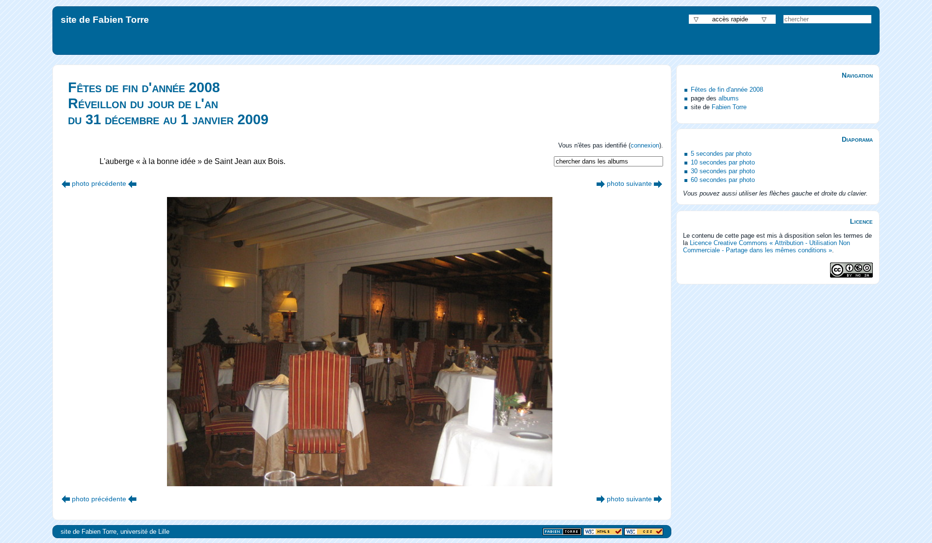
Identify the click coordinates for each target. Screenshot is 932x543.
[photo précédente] (66, 183)
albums (728, 98)
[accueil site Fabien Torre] (562, 532)
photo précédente (99, 183)
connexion (645, 145)
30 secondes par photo (723, 171)
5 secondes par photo (721, 153)
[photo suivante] (601, 183)
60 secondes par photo (723, 179)
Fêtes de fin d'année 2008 (727, 89)
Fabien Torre (729, 107)
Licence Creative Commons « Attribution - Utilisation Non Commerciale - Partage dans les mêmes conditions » (766, 246)
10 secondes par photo (723, 162)
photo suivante (629, 183)
